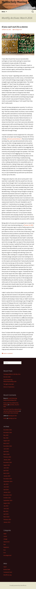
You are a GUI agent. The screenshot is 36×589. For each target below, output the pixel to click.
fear (4, 544)
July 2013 (5, 506)
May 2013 (5, 511)
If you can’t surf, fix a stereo (15, 27)
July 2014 (5, 484)
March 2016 (6, 454)
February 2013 (7, 519)
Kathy (4, 418)
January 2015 (6, 476)
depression (6, 542)
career (5, 536)
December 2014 (7, 478)
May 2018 (5, 438)
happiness (6, 547)
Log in (5, 567)
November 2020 (7, 432)
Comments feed (7, 572)
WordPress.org (7, 575)
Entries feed (6, 569)
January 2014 (6, 492)
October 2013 (7, 497)
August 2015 (6, 465)
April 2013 (6, 514)
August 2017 (6, 440)
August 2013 (6, 503)
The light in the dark (8, 384)
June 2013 (6, 508)
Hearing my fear (12, 415)
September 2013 (7, 500)
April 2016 (6, 451)
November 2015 (7, 462)
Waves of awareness (8, 387)
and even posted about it (14, 139)
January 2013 (6, 522)
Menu (3, 11)
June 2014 (6, 487)
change (5, 539)
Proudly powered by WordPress (18, 585)
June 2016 (6, 449)
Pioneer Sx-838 (28, 225)
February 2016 (7, 457)
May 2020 (5, 435)
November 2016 (7, 446)
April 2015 (6, 470)
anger (5, 533)
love (4, 552)
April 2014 (6, 489)
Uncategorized (18, 29)
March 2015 (6, 473)
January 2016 (6, 459)
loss (4, 550)
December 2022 (7, 430)
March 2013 (6, 517)
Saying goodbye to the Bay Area (11, 374)
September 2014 (7, 481)
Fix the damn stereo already (10, 413)
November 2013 (7, 495)
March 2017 (6, 443)
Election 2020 (6, 377)
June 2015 (6, 468)
